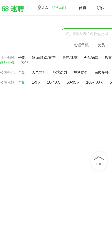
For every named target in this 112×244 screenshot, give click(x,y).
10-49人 (54, 82)
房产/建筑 (70, 58)
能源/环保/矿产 (44, 58)
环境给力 (60, 72)
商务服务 (8, 62)
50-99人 (74, 82)
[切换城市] (59, 7)
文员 (101, 45)
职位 (101, 7)
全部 (22, 58)
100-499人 (95, 82)
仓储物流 (91, 58)
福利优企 (81, 72)
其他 (24, 62)
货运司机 (81, 45)
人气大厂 (39, 72)
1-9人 (37, 82)
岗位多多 (102, 72)
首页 (82, 7)
